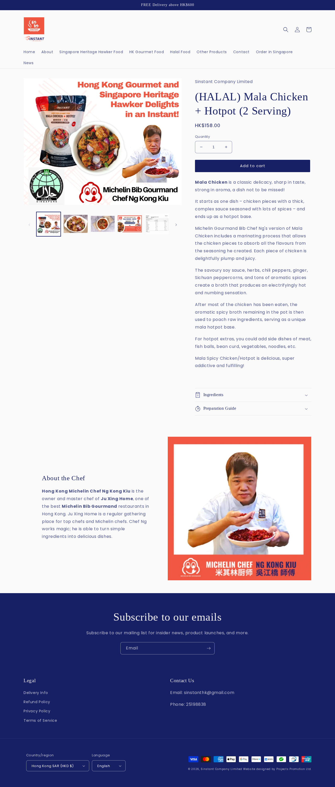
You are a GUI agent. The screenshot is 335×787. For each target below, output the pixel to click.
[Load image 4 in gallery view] (130, 224)
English (103, 765)
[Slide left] (29, 224)
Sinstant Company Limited (221, 769)
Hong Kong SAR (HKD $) (53, 765)
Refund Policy (37, 701)
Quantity (202, 136)
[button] (286, 29)
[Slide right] (176, 224)
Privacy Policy (37, 711)
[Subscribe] (208, 648)
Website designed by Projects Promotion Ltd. (277, 769)
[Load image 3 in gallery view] (103, 224)
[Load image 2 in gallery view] (75, 224)
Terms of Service (40, 720)
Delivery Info (36, 692)
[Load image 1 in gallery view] (48, 224)
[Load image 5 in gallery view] (157, 224)
